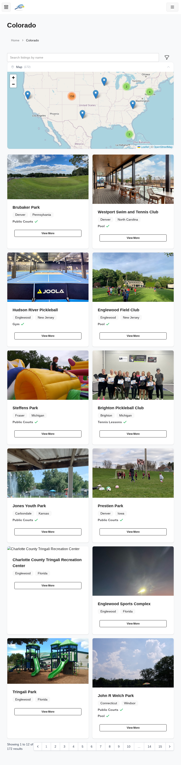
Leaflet (144, 147)
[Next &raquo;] (170, 746)
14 (149, 746)
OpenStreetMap (163, 147)
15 (160, 746)
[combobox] (83, 57)
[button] (172, 7)
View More (48, 233)
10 (128, 746)
